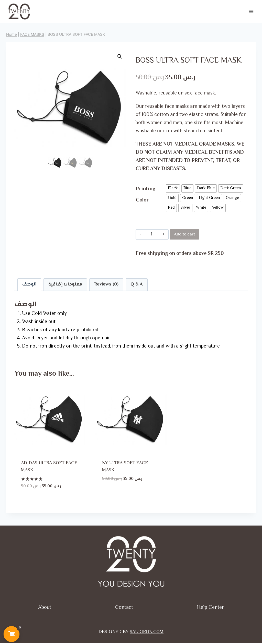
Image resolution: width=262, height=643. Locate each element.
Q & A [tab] (136, 284)
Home (11, 34)
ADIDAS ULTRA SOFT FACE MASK (49, 467)
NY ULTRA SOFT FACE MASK (125, 467)
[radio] (173, 188)
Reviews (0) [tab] (106, 284)
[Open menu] (251, 11)
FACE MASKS (32, 34)
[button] (119, 56)
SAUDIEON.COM (146, 632)
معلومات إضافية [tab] (65, 284)
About (44, 608)
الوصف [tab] (29, 284)
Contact (124, 608)
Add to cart (184, 234)
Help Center (210, 608)
